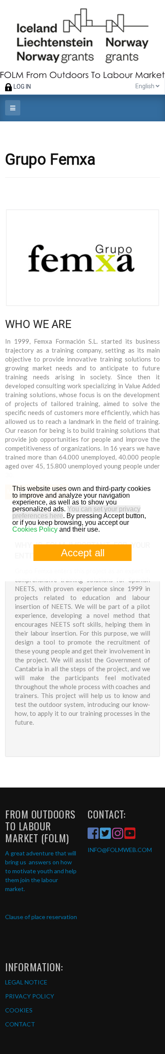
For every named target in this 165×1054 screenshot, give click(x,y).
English (145, 86)
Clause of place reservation (41, 916)
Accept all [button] (82, 552)
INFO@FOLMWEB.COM (120, 849)
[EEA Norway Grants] (82, 39)
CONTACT (20, 1024)
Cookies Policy (35, 529)
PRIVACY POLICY (29, 996)
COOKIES (19, 1010)
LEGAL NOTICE (26, 982)
